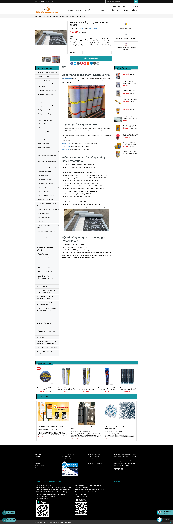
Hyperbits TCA (66, 146)
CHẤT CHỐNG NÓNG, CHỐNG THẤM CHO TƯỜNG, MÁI (46, 310)
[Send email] (97, 63)
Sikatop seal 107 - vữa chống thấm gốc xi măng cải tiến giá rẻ (130, 144)
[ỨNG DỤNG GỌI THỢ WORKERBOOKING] (53, 413)
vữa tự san (41, 221)
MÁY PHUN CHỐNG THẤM (45, 327)
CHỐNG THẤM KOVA (43, 315)
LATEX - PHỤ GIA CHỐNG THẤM (47, 72)
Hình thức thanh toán (68, 454)
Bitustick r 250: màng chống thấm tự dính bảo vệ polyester (66, 388)
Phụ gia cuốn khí (43, 175)
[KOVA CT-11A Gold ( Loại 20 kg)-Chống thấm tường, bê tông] (118, 137)
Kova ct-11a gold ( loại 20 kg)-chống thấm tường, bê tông (130, 135)
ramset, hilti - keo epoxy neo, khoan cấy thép (46, 239)
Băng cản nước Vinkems (45, 268)
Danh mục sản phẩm (45, 68)
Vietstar (81, 28)
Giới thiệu (79, 10)
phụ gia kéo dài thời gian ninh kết (47, 163)
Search (136, 1)
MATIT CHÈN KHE (42, 337)
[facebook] (118, 469)
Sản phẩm (88, 10)
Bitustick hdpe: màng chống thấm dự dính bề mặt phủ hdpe (128, 389)
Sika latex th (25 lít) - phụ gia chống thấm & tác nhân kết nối (130, 127)
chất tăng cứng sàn (44, 213)
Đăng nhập (116, 6)
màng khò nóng (42, 128)
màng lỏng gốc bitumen (45, 132)
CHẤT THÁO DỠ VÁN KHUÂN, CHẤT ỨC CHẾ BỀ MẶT (46, 291)
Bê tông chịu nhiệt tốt (44, 171)
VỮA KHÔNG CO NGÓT (44, 187)
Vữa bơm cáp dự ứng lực (45, 199)
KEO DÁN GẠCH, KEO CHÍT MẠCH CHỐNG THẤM (45, 297)
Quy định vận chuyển (94, 458)
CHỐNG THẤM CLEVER (44, 323)
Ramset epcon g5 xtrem (130, 73)
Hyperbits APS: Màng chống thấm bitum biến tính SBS (69, 16)
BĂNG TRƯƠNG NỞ (43, 76)
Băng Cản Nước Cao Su (45, 272)
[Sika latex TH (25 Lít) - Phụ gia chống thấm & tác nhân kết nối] (118, 128)
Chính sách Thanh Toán (95, 463)
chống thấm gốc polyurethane (47, 98)
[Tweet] (75, 63)
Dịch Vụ (103, 10)
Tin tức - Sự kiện (114, 10)
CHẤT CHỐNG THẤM (43, 80)
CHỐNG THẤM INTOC (43, 319)
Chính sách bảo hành (94, 454)
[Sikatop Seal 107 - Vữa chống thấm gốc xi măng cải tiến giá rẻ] (118, 145)
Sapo (70, 522)
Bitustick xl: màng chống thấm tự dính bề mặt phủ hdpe (86, 388)
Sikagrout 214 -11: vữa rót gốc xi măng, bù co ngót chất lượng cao (129, 153)
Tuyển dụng (125, 10)
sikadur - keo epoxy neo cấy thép (46, 232)
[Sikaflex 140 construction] (118, 102)
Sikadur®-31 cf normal (129, 108)
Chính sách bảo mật (94, 461)
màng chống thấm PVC (45, 147)
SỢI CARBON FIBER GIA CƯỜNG (44, 352)
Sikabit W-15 (65, 149)
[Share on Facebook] (71, 63)
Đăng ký (124, 6)
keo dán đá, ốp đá (43, 243)
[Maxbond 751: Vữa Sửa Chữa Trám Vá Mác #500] (118, 93)
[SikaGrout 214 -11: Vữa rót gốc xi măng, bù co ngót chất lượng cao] (118, 154)
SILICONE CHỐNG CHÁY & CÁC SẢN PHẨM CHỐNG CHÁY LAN (46, 342)
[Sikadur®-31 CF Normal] (118, 110)
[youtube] (122, 469)
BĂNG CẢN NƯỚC (42, 254)
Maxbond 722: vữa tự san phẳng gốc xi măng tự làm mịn (130, 83)
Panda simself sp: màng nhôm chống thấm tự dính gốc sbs (107, 388)
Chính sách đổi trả (93, 456)
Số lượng (72, 52)
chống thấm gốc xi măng (45, 94)
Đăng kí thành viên (67, 461)
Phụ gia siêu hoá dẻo (44, 179)
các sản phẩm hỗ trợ (44, 135)
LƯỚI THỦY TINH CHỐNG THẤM (47, 347)
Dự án (96, 10)
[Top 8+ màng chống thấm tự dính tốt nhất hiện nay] (86, 413)
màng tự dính (93, 28)
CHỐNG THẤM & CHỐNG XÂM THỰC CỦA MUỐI (46, 304)
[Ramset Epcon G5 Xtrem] (118, 76)
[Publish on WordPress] (94, 63)
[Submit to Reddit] (88, 63)
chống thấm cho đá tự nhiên (46, 106)
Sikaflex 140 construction (130, 99)
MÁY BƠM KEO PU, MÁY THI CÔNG (46, 332)
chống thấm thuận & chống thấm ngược (46, 85)
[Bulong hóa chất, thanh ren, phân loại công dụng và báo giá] (120, 413)
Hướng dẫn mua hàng (68, 456)
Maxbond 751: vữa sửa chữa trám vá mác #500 (130, 91)
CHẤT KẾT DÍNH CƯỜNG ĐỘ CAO (46, 226)
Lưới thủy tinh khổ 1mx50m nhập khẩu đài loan (130, 118)
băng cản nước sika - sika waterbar (45, 259)
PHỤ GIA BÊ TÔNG (43, 151)
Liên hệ (134, 10)
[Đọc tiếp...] (41, 436)
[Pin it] (81, 63)
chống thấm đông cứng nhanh (47, 90)
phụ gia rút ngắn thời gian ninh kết (47, 156)
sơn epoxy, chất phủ (44, 217)
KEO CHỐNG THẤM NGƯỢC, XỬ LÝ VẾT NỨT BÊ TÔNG (46, 277)
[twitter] (115, 469)
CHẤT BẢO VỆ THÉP (43, 286)
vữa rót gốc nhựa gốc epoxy (46, 195)
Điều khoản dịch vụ (67, 458)
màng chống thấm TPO (45, 143)
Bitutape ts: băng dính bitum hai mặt (45, 388)
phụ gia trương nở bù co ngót (47, 167)
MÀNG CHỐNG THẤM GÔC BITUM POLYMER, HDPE (45, 119)
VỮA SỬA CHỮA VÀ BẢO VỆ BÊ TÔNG (46, 205)
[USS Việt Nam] (47, 8)
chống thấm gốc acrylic (45, 102)
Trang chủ (70, 10)
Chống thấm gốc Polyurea (46, 114)
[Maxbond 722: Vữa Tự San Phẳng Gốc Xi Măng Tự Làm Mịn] (118, 84)
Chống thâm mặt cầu (44, 110)
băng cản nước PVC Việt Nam (47, 264)
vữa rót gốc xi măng (44, 191)
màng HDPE (41, 139)
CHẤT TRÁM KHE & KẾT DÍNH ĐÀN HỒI (46, 249)
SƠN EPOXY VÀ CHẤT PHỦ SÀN (47, 209)
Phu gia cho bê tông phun (45, 183)
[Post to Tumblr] (78, 63)
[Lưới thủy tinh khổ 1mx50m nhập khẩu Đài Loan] (118, 119)
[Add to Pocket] (84, 63)
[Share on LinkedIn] (91, 63)
